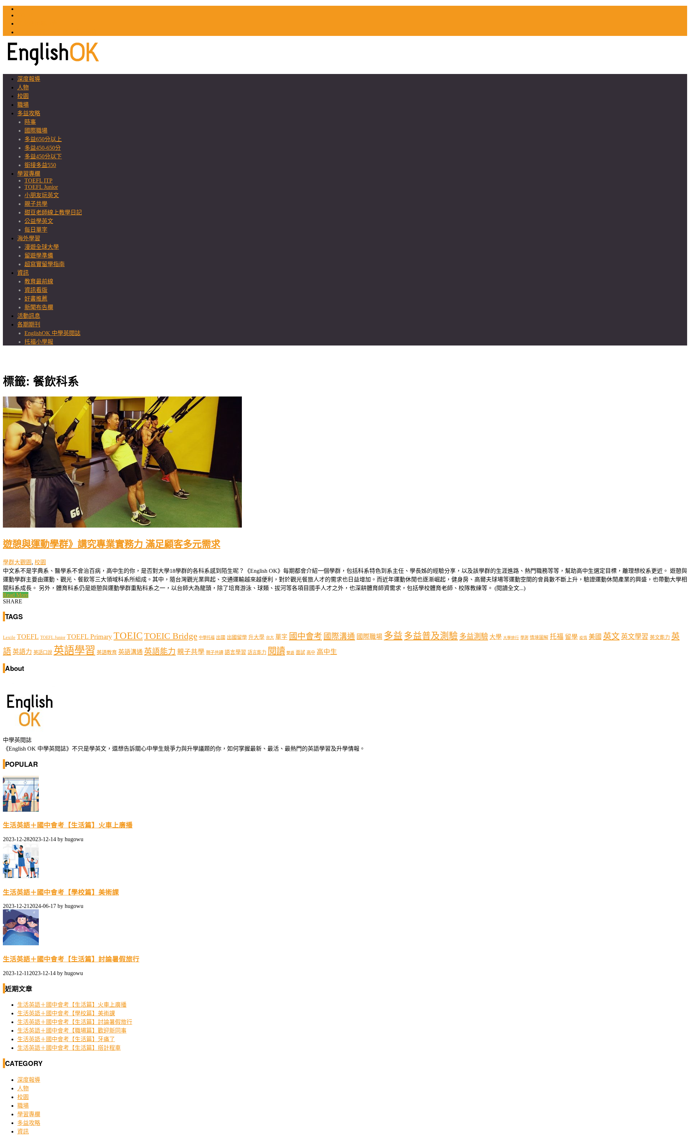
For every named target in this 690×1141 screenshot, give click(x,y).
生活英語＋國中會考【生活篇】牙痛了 (66, 1039)
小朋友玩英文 (41, 195)
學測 (524, 637)
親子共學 (35, 204)
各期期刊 (28, 324)
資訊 (23, 273)
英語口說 (42, 652)
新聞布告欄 (38, 307)
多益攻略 (28, 113)
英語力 (22, 651)
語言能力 (257, 652)
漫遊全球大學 (41, 247)
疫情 (583, 638)
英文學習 (634, 636)
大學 (495, 637)
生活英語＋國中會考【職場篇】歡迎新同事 (71, 1031)
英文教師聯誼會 (37, 23)
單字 (281, 637)
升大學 (256, 637)
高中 (311, 652)
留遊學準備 (38, 255)
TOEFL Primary (89, 636)
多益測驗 (473, 636)
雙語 (290, 653)
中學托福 (207, 637)
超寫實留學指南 (44, 264)
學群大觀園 (17, 562)
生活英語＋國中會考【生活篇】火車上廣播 (68, 825)
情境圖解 (539, 637)
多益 (393, 636)
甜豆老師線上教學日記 (53, 212)
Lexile (9, 637)
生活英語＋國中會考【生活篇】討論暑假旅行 (71, 959)
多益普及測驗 (431, 636)
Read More (15, 595)
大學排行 (511, 638)
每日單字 (35, 230)
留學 (571, 636)
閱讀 (276, 651)
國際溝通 (339, 636)
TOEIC (25, 9)
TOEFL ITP (38, 180)
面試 (300, 652)
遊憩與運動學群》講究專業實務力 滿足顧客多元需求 (111, 543)
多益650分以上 (43, 139)
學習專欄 (28, 174)
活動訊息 (28, 316)
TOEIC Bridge (170, 636)
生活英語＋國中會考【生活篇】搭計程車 (69, 1048)
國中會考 (305, 636)
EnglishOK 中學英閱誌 (52, 333)
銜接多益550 (40, 165)
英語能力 (160, 651)
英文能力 (660, 637)
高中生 (327, 651)
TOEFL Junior (41, 187)
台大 (270, 637)
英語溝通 (130, 652)
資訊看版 (35, 290)
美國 (595, 636)
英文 (611, 636)
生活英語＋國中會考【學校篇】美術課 (61, 892)
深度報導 (28, 79)
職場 (23, 105)
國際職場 (35, 130)
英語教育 (107, 652)
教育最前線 (38, 281)
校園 (23, 96)
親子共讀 (214, 652)
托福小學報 (38, 342)
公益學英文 (38, 221)
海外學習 (28, 238)
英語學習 (74, 650)
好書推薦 (35, 299)
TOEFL (26, 15)
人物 (23, 87)
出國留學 (237, 637)
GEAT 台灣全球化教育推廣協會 (57, 32)
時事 (30, 122)
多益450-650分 (42, 148)
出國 (220, 637)
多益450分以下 (43, 156)
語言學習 (235, 652)
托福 (557, 636)
